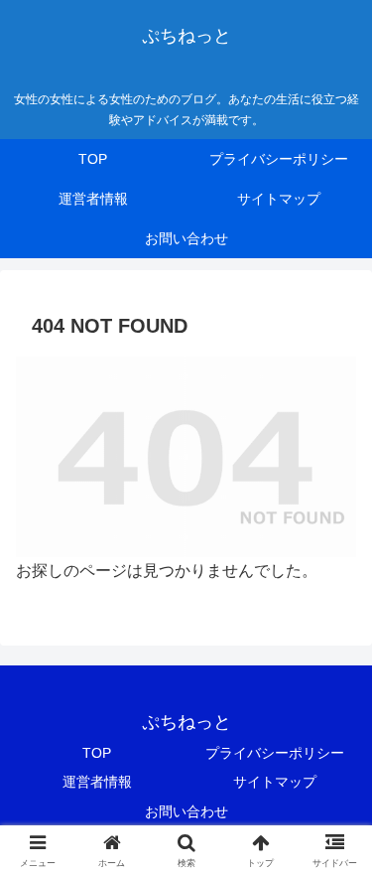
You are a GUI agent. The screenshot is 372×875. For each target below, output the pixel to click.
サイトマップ (274, 782)
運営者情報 (97, 782)
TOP (96, 753)
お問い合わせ (186, 811)
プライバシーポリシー (274, 753)
